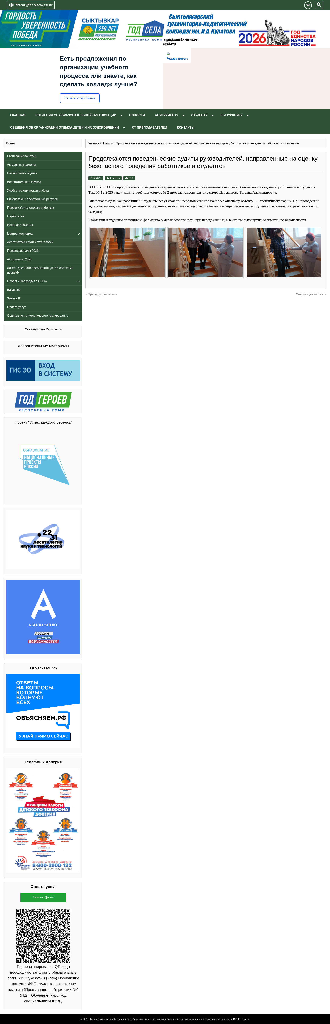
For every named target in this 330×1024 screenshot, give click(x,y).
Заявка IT (14, 298)
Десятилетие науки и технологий (30, 242)
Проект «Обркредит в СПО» (27, 281)
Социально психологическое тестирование (37, 315)
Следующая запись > (311, 294)
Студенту (199, 115)
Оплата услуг (16, 307)
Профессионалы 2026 (23, 250)
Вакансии (14, 289)
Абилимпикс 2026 (19, 259)
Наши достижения (20, 225)
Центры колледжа (20, 233)
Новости (137, 115)
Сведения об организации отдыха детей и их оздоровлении (64, 127)
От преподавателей (149, 127)
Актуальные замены (21, 164)
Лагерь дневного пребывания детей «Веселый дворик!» (40, 270)
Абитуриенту (166, 115)
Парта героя (16, 216)
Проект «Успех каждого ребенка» (30, 207)
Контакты (185, 127)
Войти (10, 143)
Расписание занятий (21, 156)
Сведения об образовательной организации (75, 115)
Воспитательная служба (24, 181)
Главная (17, 115)
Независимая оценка (22, 173)
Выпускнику (231, 115)
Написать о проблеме (79, 98)
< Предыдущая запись (101, 294)
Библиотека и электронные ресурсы (32, 199)
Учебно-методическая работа (28, 190)
